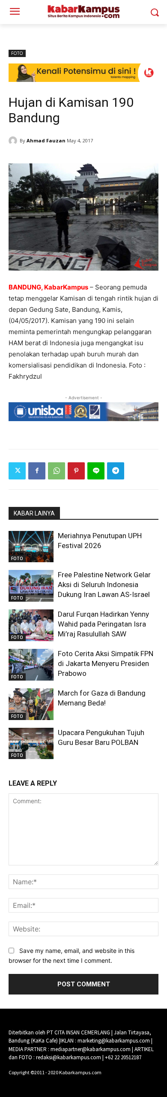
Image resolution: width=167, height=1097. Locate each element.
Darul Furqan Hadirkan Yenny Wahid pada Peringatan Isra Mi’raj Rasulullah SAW (103, 624)
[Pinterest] (76, 470)
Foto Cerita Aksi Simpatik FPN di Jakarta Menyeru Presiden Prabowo (105, 663)
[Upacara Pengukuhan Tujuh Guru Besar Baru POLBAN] (31, 743)
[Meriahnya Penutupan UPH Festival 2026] (31, 547)
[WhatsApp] (56, 470)
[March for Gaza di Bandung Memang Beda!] (31, 704)
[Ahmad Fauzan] (14, 140)
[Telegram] (115, 470)
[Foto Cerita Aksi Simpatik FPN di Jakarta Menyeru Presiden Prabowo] (31, 665)
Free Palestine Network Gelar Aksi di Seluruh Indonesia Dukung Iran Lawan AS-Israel (104, 584)
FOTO (17, 53)
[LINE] (95, 470)
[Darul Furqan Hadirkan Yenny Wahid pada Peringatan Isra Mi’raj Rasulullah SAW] (31, 625)
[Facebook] (36, 470)
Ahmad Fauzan (46, 140)
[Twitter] (17, 470)
